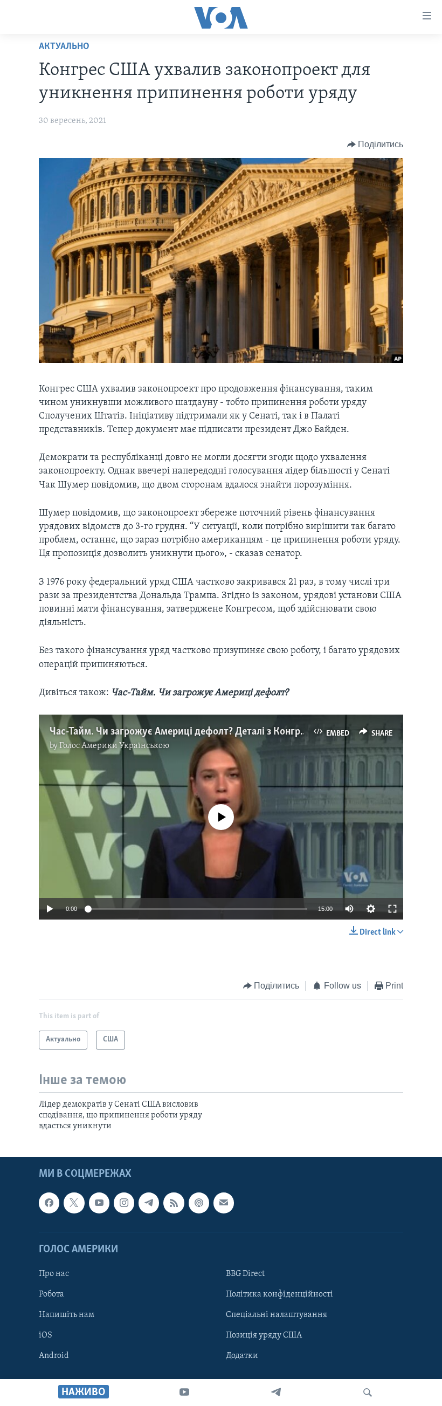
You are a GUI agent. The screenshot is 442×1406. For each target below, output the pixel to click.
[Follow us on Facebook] (49, 1202)
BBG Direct (245, 1274)
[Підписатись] (223, 1202)
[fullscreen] (392, 909)
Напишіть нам (66, 1315)
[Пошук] (367, 1392)
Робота (51, 1294)
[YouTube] (184, 1392)
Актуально (64, 47)
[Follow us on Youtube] (99, 1202)
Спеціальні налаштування (276, 1315)
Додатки (242, 1356)
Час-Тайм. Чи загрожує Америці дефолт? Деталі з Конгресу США (194, 731)
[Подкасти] (199, 1202)
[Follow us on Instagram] (124, 1202)
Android (54, 1356)
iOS (45, 1335)
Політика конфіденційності (279, 1294)
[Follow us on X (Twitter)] (74, 1202)
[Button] (375, 145)
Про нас (54, 1274)
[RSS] (173, 1202)
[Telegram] (276, 1392)
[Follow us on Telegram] (149, 1202)
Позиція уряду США (264, 1335)
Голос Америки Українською (114, 746)
